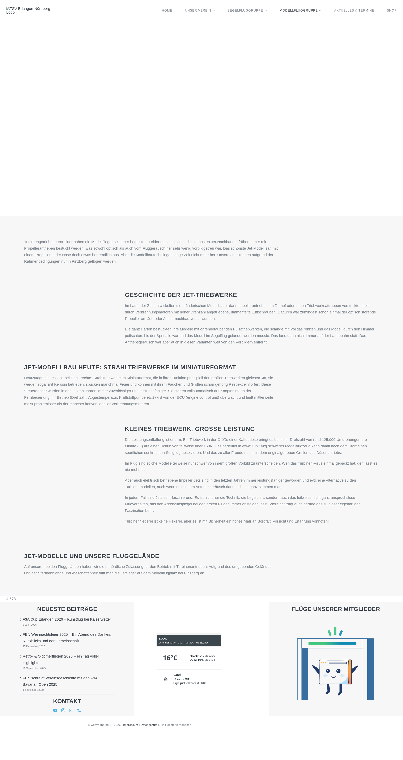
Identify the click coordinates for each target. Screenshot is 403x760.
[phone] (79, 710)
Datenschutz (149, 724)
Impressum (130, 724)
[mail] (71, 710)
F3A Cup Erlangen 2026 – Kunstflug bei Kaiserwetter (67, 619)
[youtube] (55, 710)
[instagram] (63, 710)
